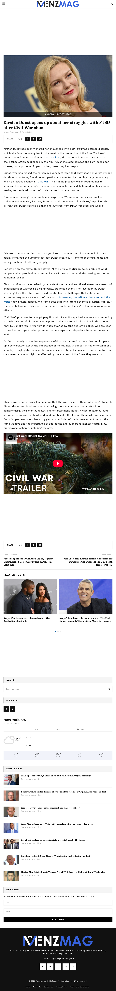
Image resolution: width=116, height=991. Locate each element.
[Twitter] (50, 966)
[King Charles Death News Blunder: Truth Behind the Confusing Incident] (11, 860)
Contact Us (48, 987)
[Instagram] (58, 966)
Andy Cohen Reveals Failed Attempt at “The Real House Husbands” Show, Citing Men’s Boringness (85, 619)
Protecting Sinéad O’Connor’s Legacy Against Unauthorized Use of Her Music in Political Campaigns (28, 561)
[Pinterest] (66, 966)
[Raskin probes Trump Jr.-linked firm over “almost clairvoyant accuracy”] (11, 779)
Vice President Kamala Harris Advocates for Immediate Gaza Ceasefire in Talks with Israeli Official (87, 561)
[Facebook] (43, 966)
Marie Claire (53, 157)
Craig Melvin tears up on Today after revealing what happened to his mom (57, 823)
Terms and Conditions (79, 987)
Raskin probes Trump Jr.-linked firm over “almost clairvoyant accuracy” (56, 775)
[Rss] (73, 966)
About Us (37, 987)
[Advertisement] (58, 34)
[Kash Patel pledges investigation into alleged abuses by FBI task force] (11, 844)
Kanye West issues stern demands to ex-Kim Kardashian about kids (27, 619)
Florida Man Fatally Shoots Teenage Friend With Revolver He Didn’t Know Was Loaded (63, 872)
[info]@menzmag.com (63, 958)
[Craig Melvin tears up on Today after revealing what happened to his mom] (11, 828)
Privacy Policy (61, 987)
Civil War (43, 181)
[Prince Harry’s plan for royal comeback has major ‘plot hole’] (11, 812)
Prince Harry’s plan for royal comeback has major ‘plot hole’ (50, 807)
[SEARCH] (109, 689)
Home (27, 987)
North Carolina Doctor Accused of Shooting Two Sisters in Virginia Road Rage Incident (63, 791)
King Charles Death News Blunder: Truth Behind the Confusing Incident (55, 856)
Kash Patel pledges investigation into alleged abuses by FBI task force (54, 839)
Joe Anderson (12, 132)
